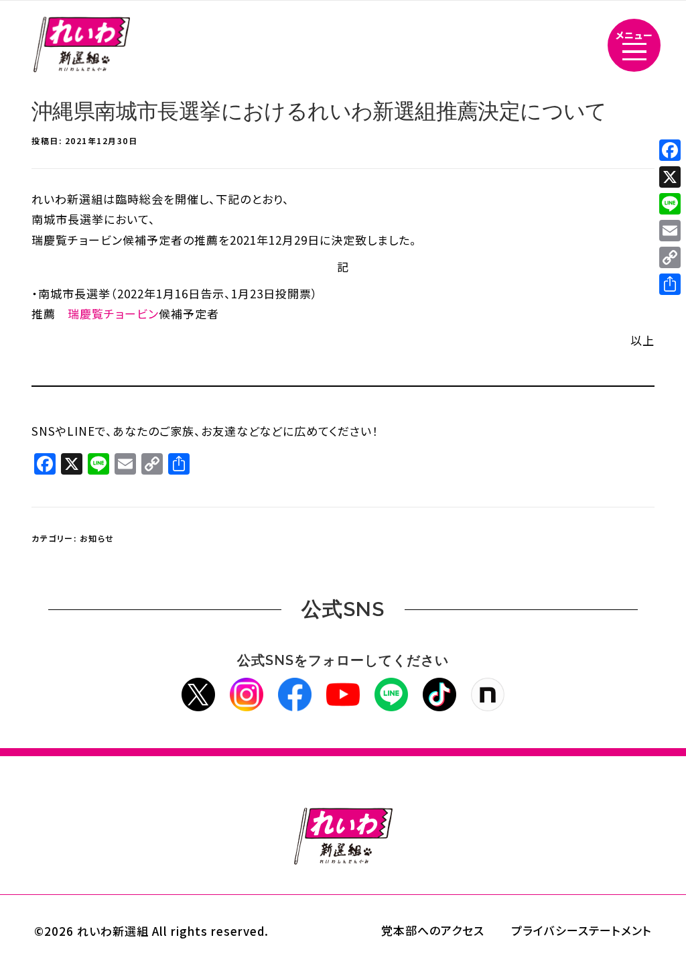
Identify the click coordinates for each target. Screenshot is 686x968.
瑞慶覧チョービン (113, 313)
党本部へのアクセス (432, 930)
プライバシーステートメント (581, 930)
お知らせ (97, 538)
